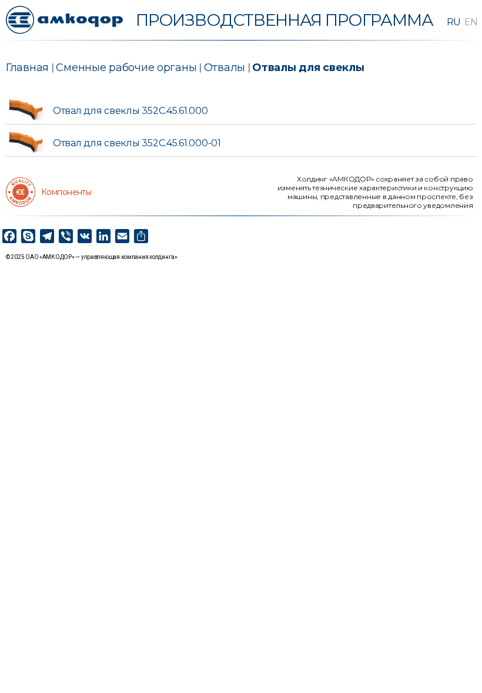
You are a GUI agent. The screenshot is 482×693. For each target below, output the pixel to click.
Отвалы (224, 67)
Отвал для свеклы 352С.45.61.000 (130, 110)
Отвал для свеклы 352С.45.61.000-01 (137, 143)
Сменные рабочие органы (126, 67)
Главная (27, 67)
